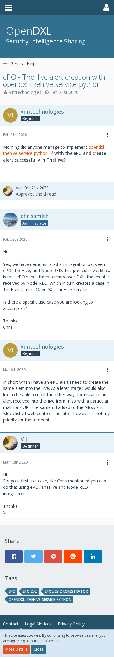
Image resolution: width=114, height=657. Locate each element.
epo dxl (30, 591)
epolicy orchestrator (66, 591)
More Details (16, 649)
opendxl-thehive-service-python (40, 599)
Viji (18, 187)
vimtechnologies (25, 92)
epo (12, 591)
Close (38, 649)
